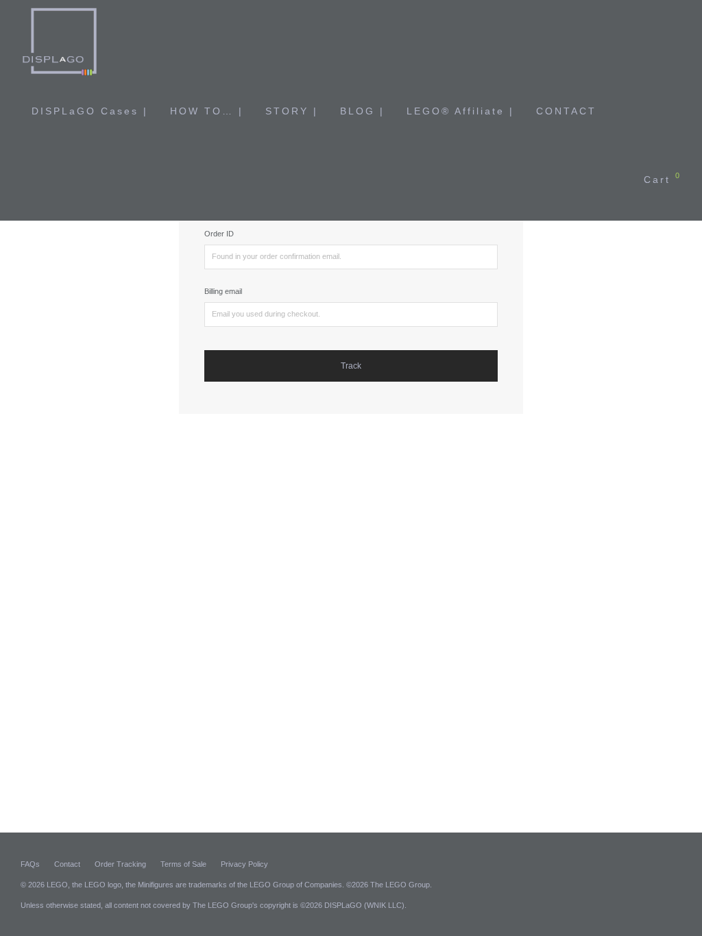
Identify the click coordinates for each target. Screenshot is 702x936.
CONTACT (566, 111)
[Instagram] (654, 863)
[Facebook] (631, 863)
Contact (67, 864)
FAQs (30, 864)
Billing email (223, 291)
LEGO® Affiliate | (460, 111)
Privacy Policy (244, 864)
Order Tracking (120, 864)
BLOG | (362, 111)
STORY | (291, 111)
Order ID (219, 234)
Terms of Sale (183, 864)
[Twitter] (676, 863)
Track (351, 366)
